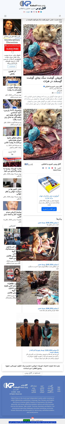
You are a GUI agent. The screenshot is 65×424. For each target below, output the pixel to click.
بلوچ (7, 366)
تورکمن (34, 366)
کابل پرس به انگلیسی (50, 391)
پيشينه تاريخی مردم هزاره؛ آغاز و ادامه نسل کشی (12, 214)
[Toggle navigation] (5, 16)
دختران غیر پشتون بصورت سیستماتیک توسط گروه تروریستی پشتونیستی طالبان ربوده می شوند (13, 252)
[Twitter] (55, 168)
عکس (51, 20)
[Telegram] (49, 168)
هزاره (51, 366)
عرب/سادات (27, 368)
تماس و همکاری (33, 391)
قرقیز (19, 366)
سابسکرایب (12, 66)
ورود (58, 387)
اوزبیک (40, 366)
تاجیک (46, 366)
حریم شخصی (42, 387)
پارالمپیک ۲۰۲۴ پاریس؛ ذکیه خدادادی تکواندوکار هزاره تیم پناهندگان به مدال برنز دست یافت (12, 115)
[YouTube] (52, 168)
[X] (52, 93)
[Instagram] (46, 168)
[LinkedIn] (57, 93)
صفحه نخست (58, 20)
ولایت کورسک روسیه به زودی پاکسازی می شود (12, 169)
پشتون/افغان (37, 368)
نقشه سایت (58, 390)
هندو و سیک (26, 366)
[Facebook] (59, 93)
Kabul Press (57, 170)
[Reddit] (54, 93)
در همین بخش (12, 73)
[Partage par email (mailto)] (61, 93)
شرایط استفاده (42, 391)
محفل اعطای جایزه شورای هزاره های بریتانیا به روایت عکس (12, 140)
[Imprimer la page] (56, 93)
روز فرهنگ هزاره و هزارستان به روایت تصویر (14, 90)
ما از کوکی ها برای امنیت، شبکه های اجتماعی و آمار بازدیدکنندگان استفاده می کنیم (32, 422)
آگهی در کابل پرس (50, 387)
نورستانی (13, 366)
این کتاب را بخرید (49, 209)
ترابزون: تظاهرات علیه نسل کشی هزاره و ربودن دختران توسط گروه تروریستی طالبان (12, 288)
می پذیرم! (26, 420)
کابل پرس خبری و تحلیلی (53, 86)
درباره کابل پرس (34, 387)
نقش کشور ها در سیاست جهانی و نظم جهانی (13, 191)
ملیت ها (57, 366)
